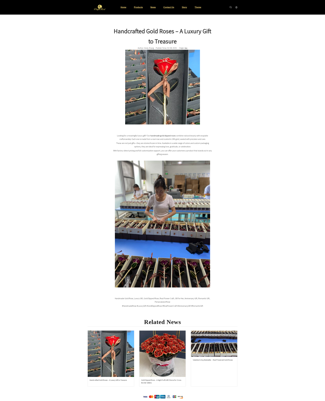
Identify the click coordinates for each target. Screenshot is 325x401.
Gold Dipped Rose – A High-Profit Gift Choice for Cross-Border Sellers (161, 381)
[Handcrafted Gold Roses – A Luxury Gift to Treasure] (111, 354)
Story (184, 7)
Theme (198, 7)
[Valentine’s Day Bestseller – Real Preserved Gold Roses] (214, 344)
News (153, 7)
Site (186, 48)
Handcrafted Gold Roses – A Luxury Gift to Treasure (108, 380)
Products (138, 7)
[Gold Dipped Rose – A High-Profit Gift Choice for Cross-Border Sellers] (162, 354)
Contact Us (168, 7)
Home (123, 7)
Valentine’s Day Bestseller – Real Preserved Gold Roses (213, 360)
